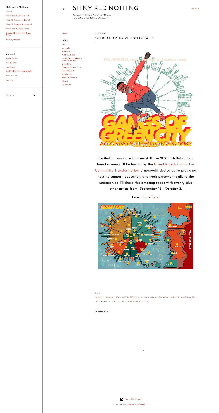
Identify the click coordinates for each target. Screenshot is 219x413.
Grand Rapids (68, 71)
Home (9, 11)
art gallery (67, 48)
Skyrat (65, 81)
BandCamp (11, 63)
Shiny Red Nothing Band (17, 16)
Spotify (9, 80)
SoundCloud (11, 76)
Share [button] (64, 34)
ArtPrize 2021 (68, 55)
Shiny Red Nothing (106, 8)
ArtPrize (66, 51)
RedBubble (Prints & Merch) (19, 71)
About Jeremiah (13, 40)
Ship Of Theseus (69, 78)
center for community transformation (72, 59)
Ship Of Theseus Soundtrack (19, 24)
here (155, 197)
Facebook (10, 67)
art (63, 45)
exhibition (66, 64)
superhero (66, 85)
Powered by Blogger (133, 399)
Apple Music (11, 58)
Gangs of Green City (71, 67)
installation (67, 74)
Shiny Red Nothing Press (17, 29)
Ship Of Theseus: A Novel (18, 20)
